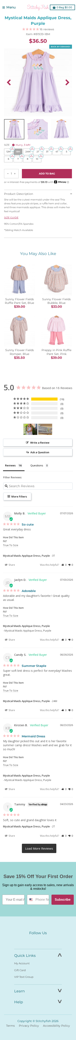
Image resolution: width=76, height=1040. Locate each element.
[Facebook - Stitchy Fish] (30, 940)
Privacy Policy (29, 1025)
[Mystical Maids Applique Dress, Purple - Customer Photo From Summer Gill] (45, 429)
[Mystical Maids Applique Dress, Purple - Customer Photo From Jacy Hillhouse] (30, 429)
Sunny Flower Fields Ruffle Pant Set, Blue (19, 301)
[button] (64, 565)
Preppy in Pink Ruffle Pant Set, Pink (56, 352)
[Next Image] (67, 82)
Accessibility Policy (56, 1025)
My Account (22, 963)
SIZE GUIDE (11, 217)
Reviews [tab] (10, 465)
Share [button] (11, 565)
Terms (10, 1025)
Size (17, 144)
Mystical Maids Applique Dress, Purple (26, 555)
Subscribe (63, 899)
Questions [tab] (36, 465)
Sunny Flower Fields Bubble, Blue (56, 301)
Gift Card (20, 970)
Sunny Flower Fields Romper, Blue (19, 352)
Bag (64, 7)
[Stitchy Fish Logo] (38, 7)
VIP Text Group (23, 976)
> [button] (39, 848)
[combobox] (30, 900)
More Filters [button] (19, 496)
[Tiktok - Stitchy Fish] (47, 940)
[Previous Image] (8, 82)
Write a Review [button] (39, 442)
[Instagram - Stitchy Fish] (38, 940)
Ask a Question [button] (39, 452)
